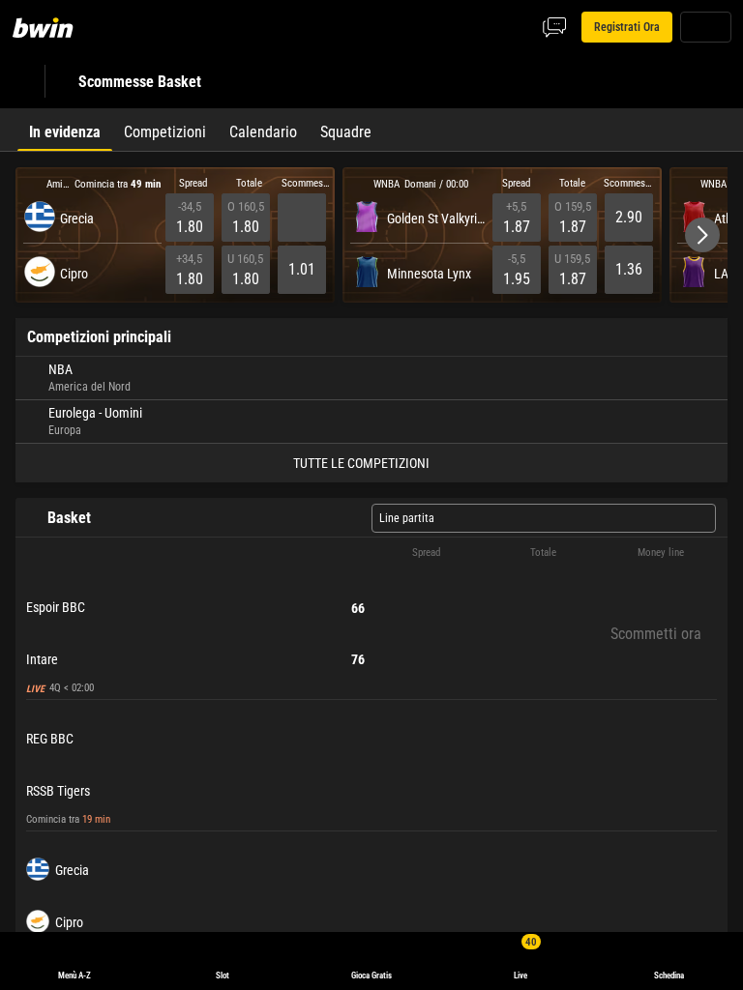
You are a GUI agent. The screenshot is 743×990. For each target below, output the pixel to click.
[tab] (64, 129)
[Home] (54, 27)
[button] (702, 235)
